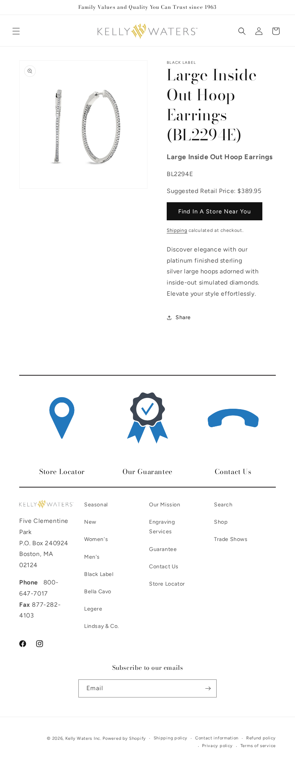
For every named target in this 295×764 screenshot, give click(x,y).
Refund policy (261, 738)
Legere (93, 609)
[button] (16, 31)
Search (223, 504)
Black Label (99, 574)
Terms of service (258, 745)
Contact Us (164, 566)
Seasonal (96, 504)
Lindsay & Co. (101, 626)
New (90, 522)
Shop (220, 522)
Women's (96, 539)
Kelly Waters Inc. (83, 738)
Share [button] (183, 317)
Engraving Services (162, 527)
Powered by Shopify (124, 738)
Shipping (177, 230)
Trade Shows (231, 539)
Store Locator (167, 584)
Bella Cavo (97, 591)
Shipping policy (171, 738)
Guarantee (163, 549)
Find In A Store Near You (214, 211)
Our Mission (165, 504)
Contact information (217, 738)
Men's (92, 557)
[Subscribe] (207, 688)
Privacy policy (217, 745)
